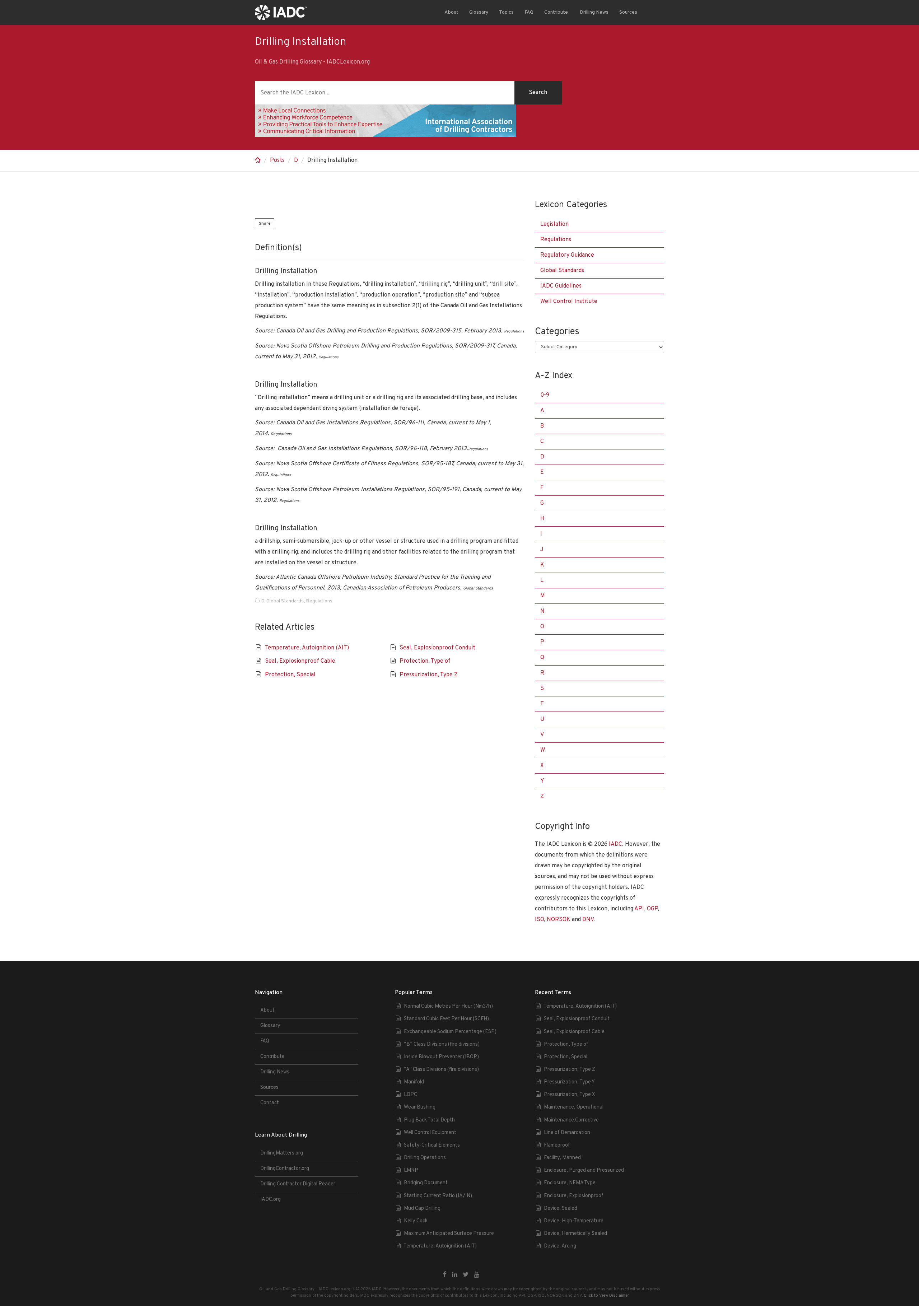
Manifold (414, 1082)
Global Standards (285, 601)
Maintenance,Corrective (571, 1120)
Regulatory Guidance (567, 255)
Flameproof (557, 1145)
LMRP (411, 1170)
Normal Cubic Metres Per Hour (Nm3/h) (448, 1006)
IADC (615, 844)
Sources (628, 12)
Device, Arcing (560, 1246)
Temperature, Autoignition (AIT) (307, 648)
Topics (506, 12)
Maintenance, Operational (573, 1107)
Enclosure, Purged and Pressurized (584, 1170)
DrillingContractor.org (284, 1168)
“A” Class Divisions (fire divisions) (441, 1069)
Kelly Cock (416, 1221)
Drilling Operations (425, 1158)
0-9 (544, 395)
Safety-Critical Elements (432, 1145)
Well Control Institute (568, 301)
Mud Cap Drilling (422, 1208)
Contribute (556, 12)
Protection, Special (290, 674)
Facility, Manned (562, 1158)
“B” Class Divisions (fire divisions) (442, 1044)
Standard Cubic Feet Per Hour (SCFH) (446, 1019)
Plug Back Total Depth (429, 1120)
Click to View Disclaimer (606, 1295)
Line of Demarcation (567, 1132)
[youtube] (476, 1275)
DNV (587, 919)
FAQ (528, 12)
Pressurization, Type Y (569, 1082)
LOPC (410, 1094)
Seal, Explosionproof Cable (300, 661)
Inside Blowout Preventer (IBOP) (441, 1057)
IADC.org (270, 1199)
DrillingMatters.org (281, 1153)
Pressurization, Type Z (429, 674)
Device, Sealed (560, 1208)
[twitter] (466, 1275)
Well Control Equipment (430, 1132)
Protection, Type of (425, 661)
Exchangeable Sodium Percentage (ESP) (450, 1032)
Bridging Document (426, 1183)
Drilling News (593, 12)
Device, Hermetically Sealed (575, 1233)
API (639, 909)
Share (264, 224)
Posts (277, 160)
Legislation (554, 224)
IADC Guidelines (561, 286)
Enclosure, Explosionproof (573, 1196)
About (451, 12)
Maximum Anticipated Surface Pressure (449, 1233)
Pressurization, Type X (569, 1094)
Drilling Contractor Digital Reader (297, 1184)
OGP (652, 909)
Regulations (319, 601)
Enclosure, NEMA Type (570, 1183)
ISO (539, 919)
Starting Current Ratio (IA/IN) (438, 1196)
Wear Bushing (419, 1107)
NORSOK (558, 919)
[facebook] (445, 1275)
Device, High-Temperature (573, 1221)
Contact (269, 1103)
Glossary (478, 12)
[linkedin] (454, 1275)
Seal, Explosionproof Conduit (437, 648)
